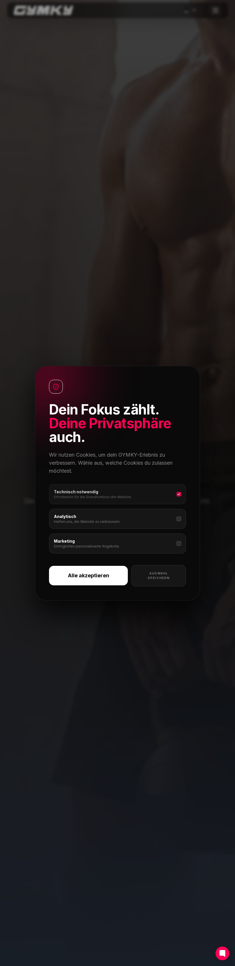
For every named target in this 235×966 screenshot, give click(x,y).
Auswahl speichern (159, 575)
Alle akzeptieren (88, 575)
